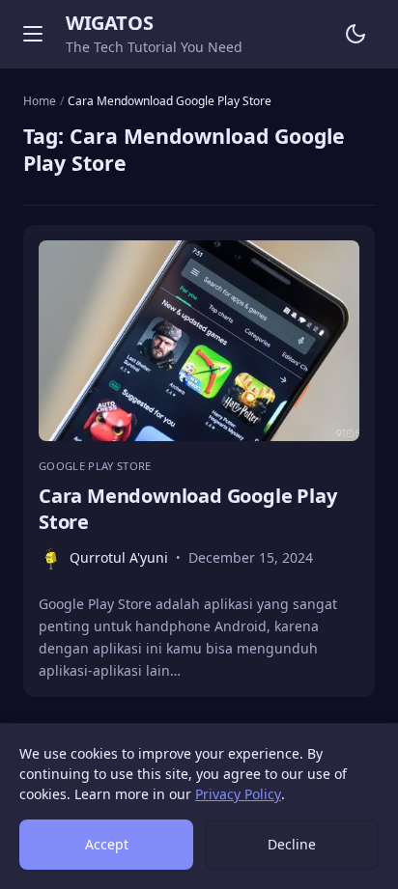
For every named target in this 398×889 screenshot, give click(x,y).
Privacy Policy (238, 794)
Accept (106, 844)
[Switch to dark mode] (355, 33)
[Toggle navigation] (33, 33)
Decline (292, 844)
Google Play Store (95, 465)
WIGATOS (109, 23)
